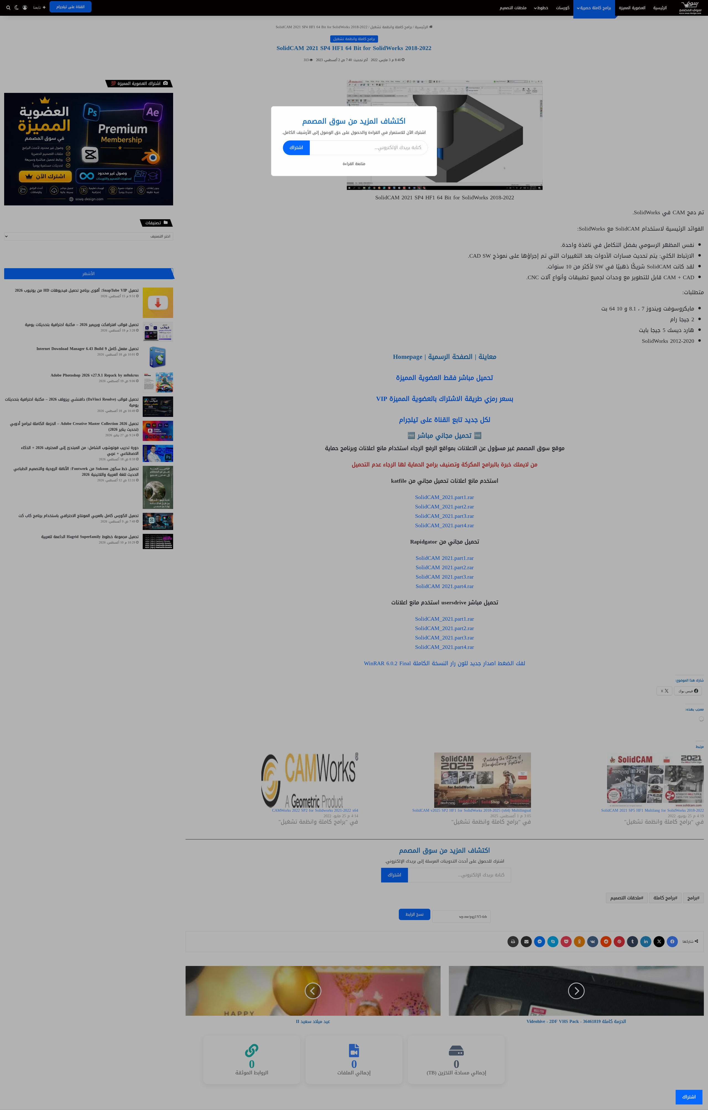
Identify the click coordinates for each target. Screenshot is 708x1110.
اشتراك (296, 147)
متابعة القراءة (354, 164)
